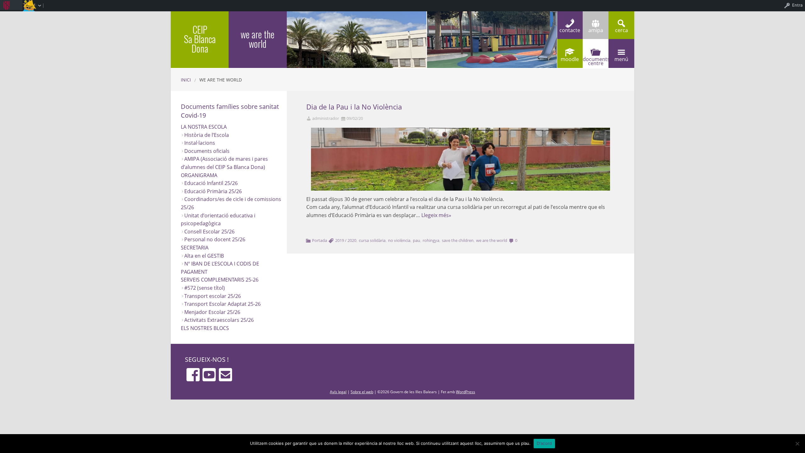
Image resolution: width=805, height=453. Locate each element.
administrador (325, 118)
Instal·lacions (199, 142)
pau (416, 240)
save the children (458, 240)
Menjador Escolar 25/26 (212, 312)
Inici (186, 80)
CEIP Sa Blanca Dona (200, 38)
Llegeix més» (436, 215)
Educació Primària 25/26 (213, 191)
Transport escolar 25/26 (212, 296)
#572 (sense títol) (204, 287)
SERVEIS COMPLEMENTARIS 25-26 (219, 279)
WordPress (465, 391)
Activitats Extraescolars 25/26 (219, 319)
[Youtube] (209, 374)
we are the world (491, 240)
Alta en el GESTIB (204, 255)
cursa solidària (372, 240)
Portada (319, 240)
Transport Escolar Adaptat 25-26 (222, 303)
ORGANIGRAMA (199, 175)
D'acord (544, 443)
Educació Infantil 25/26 (211, 183)
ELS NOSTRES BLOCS (205, 328)
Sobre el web (362, 391)
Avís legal (338, 391)
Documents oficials (207, 151)
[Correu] (225, 374)
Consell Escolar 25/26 (209, 231)
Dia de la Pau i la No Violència (354, 106)
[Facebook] (193, 374)
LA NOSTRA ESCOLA (204, 126)
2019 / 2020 (345, 240)
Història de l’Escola (206, 134)
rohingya (431, 240)
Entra (797, 5)
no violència (399, 240)
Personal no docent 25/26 (214, 239)
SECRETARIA (194, 247)
